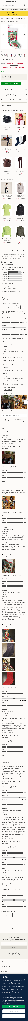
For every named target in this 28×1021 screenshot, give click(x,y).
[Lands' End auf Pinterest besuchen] (18, 954)
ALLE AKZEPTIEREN (13, 1006)
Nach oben (14, 928)
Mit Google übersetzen (7, 443)
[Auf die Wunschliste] (24, 83)
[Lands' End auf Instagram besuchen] (9, 954)
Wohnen (12, 18)
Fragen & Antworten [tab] (18, 251)
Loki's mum (5, 713)
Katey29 (5, 346)
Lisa (3, 594)
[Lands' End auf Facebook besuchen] (15, 954)
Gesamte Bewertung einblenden (11, 353)
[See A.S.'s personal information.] (5, 872)
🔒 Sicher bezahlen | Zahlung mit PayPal (14, 9)
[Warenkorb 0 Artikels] (26, 2)
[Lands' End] (11, 2)
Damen (8, 18)
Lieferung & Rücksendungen (9, 95)
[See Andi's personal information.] (6, 485)
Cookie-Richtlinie (6, 992)
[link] (12, 287)
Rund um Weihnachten (20, 18)
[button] (4, 307)
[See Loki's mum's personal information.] (9, 713)
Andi (3, 485)
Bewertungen (5, 251)
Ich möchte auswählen (14, 1011)
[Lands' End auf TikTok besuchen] (12, 954)
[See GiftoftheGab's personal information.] (10, 531)
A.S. (3, 872)
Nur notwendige (14, 1016)
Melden (20, 466)
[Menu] (2, 2)
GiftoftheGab (5, 531)
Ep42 (3, 433)
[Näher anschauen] (24, 26)
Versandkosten (14, 65)
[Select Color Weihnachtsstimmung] (24, 55)
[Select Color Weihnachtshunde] (20, 55)
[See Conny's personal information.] (7, 760)
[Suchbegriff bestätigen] (24, 5)
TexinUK (5, 373)
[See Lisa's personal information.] (5, 594)
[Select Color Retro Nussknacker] (11, 55)
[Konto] (20, 2)
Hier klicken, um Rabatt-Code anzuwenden (13, 67)
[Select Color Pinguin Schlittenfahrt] (7, 55)
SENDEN (14, 947)
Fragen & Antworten (7, 105)
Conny (4, 760)
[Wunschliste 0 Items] (23, 2)
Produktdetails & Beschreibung (10, 90)
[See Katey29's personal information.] (7, 812)
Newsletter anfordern (14, 937)
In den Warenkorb (11, 83)
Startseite (3, 18)
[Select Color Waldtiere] (16, 55)
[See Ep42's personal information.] (6, 433)
